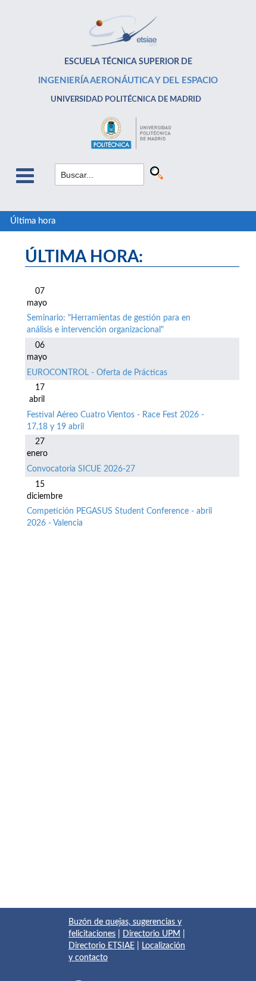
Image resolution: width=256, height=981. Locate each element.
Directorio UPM (151, 934)
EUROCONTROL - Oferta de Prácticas (97, 373)
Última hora (32, 220)
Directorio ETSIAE (101, 946)
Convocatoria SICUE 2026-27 (81, 469)
